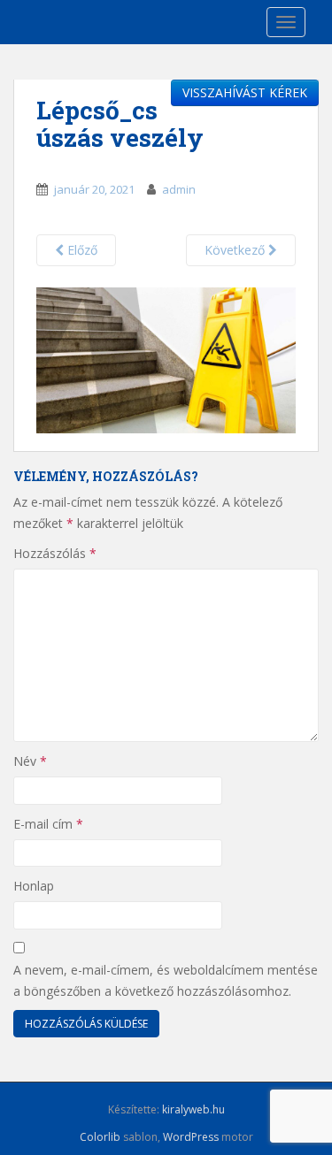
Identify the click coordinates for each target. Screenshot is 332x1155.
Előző (80, 249)
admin (179, 189)
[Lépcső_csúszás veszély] (166, 359)
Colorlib (100, 1136)
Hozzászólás (55, 553)
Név (30, 761)
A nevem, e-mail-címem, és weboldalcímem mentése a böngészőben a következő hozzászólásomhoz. (165, 980)
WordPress (191, 1136)
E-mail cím (48, 823)
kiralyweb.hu (193, 1109)
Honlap (33, 885)
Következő (236, 249)
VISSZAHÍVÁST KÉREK (244, 92)
